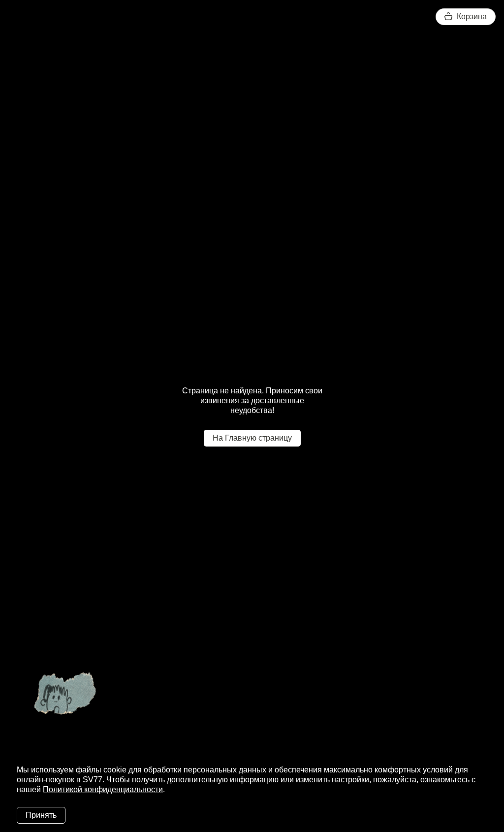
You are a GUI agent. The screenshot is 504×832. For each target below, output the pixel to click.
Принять (41, 815)
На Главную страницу (252, 438)
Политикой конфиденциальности (103, 789)
